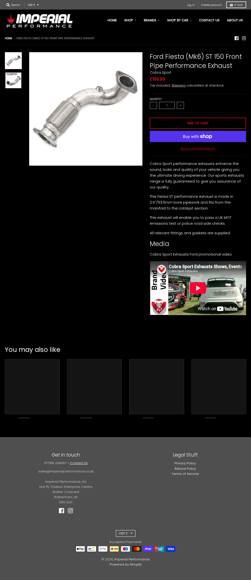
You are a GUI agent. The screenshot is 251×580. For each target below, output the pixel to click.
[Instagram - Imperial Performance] (244, 38)
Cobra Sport (160, 72)
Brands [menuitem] (150, 20)
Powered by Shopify (126, 564)
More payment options (198, 148)
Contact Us (79, 463)
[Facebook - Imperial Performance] (236, 38)
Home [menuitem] (112, 20)
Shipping (179, 85)
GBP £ (31, 5)
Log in (191, 5)
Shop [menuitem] (128, 20)
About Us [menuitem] (235, 20)
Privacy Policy (185, 463)
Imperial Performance (132, 559)
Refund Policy (185, 468)
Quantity (156, 99)
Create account (211, 5)
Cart (238, 5)
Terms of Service (185, 473)
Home (8, 38)
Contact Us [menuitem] (209, 20)
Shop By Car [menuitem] (177, 20)
